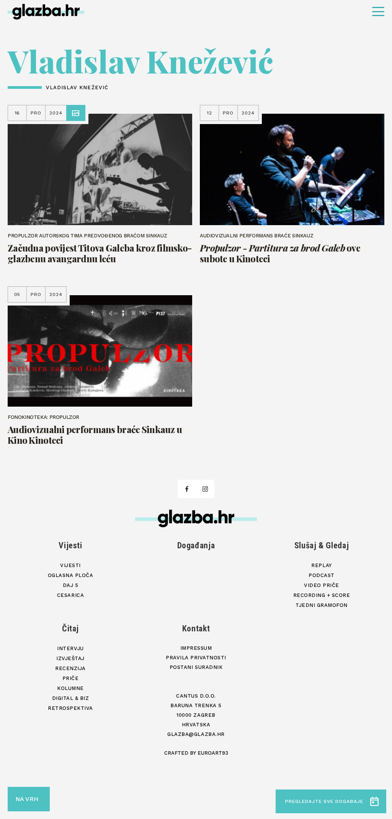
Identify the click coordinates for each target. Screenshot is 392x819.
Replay (321, 565)
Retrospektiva (70, 708)
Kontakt (196, 628)
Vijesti (70, 545)
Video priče (321, 585)
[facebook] (187, 489)
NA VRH (26, 799)
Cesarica (70, 595)
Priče (70, 678)
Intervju (70, 648)
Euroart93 (213, 753)
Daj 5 (70, 585)
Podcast (322, 575)
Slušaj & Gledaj (321, 545)
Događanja (196, 545)
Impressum (196, 648)
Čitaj (70, 628)
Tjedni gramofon (322, 605)
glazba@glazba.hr (195, 734)
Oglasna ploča (70, 575)
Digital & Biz (70, 698)
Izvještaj (70, 658)
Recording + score (321, 595)
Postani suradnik (196, 667)
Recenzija (70, 668)
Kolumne (70, 688)
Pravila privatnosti (196, 657)
